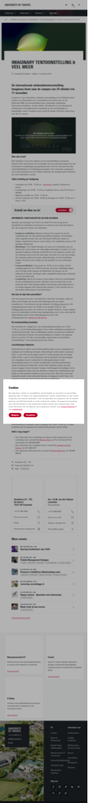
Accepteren (30, 415)
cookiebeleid (17, 409)
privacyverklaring (68, 407)
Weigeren (15, 415)
